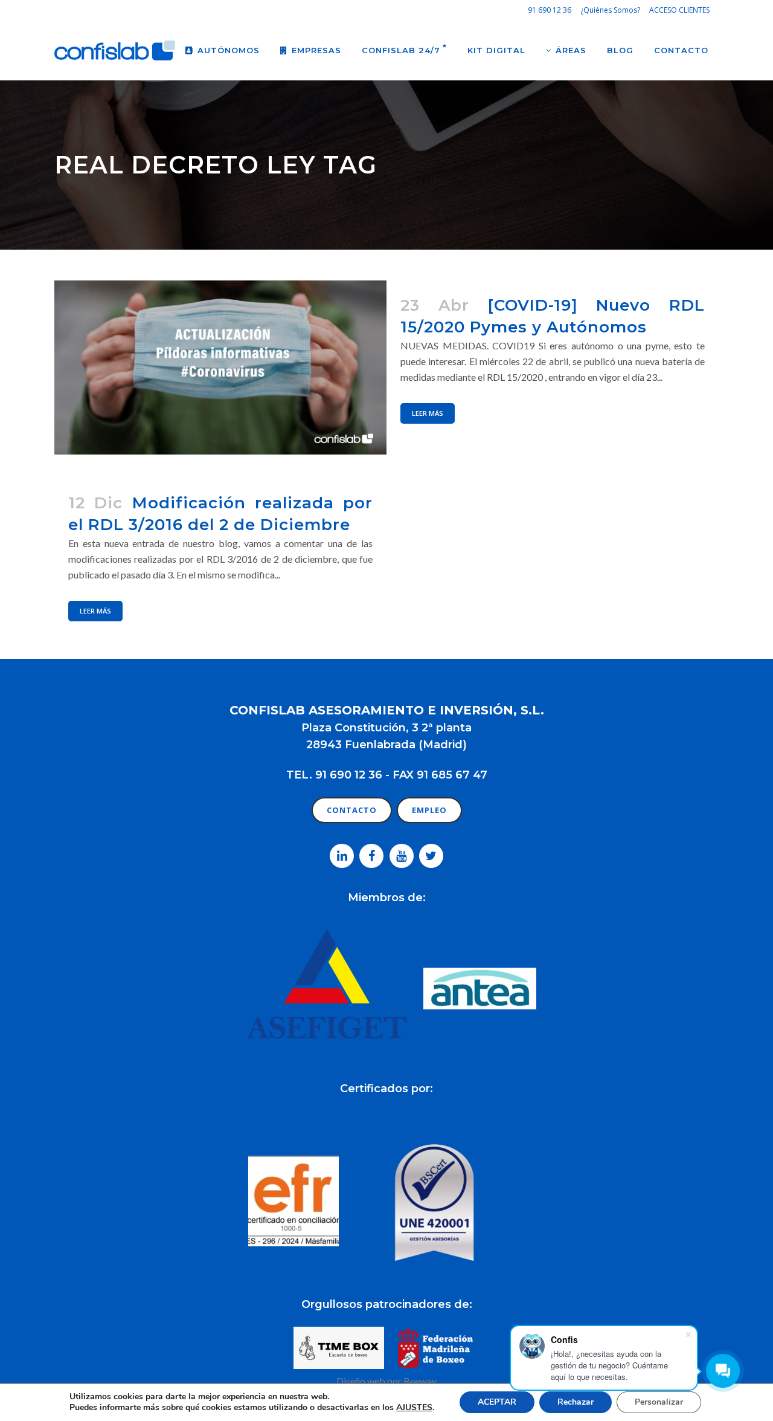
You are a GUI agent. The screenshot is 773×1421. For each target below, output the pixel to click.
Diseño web (360, 1381)
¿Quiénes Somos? (610, 10)
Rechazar (575, 1402)
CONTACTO (352, 809)
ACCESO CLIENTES (679, 10)
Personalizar (659, 1402)
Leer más (427, 413)
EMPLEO (429, 809)
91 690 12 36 (549, 10)
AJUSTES (414, 1407)
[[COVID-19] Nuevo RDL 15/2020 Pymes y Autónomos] (220, 367)
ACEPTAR (497, 1402)
